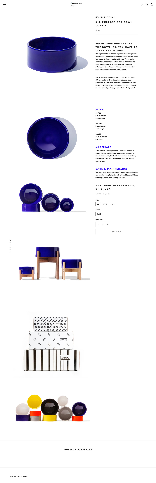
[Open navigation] (4, 4)
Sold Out (117, 232)
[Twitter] (106, 194)
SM (98, 204)
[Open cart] (152, 4)
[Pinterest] (108, 194)
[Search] (147, 4)
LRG (112, 204)
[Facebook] (103, 194)
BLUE (99, 214)
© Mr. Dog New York (18, 477)
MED (105, 204)
